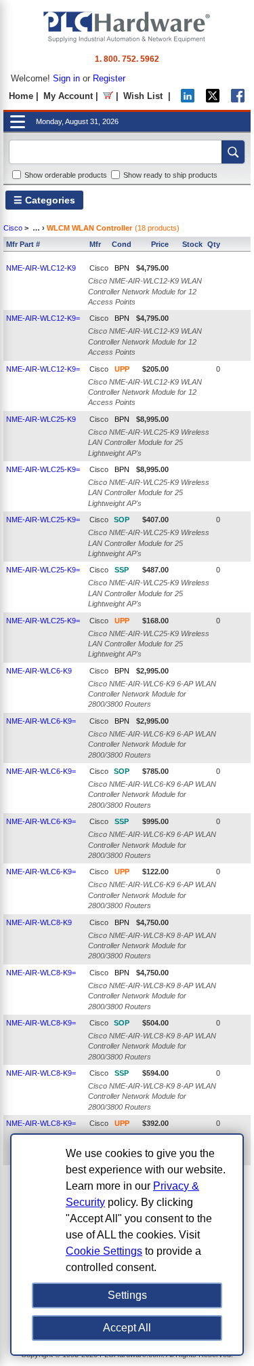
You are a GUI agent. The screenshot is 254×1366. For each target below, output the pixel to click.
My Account (68, 96)
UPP (121, 369)
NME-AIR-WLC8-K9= (41, 973)
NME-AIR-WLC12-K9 (41, 268)
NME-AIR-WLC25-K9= (43, 469)
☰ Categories (44, 200)
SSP (121, 570)
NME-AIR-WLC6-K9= (41, 721)
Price (160, 244)
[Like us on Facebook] (238, 99)
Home (21, 96)
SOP (121, 519)
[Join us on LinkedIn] (187, 99)
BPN (121, 268)
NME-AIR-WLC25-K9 (41, 419)
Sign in (66, 78)
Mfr (95, 244)
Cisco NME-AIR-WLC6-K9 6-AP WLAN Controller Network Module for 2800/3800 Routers (152, 694)
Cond (121, 244)
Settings (127, 1295)
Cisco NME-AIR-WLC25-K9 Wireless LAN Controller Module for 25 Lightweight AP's (148, 442)
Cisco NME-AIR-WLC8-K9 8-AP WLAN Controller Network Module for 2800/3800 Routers (152, 945)
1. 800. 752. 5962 (127, 59)
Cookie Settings (104, 1251)
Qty (213, 244)
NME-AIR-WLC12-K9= (43, 318)
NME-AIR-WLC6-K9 (39, 671)
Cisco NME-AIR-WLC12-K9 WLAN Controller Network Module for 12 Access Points (145, 291)
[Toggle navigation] (17, 122)
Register (109, 78)
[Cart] (108, 96)
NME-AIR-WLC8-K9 (39, 922)
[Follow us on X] (212, 99)
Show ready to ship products (170, 175)
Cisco (12, 228)
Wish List (143, 96)
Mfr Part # (23, 244)
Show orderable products (65, 175)
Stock (192, 244)
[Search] (233, 151)
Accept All (127, 1327)
